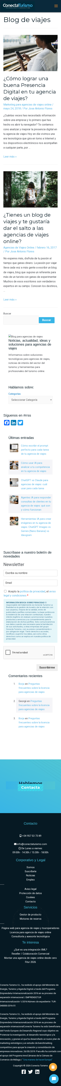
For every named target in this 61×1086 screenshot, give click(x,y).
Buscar (7, 313)
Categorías (14, 393)
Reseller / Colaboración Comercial (30, 953)
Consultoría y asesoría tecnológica (31, 936)
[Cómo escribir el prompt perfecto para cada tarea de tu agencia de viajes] (14, 447)
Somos (31, 867)
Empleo (30, 879)
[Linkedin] (37, 1071)
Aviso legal (30, 889)
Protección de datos (30, 893)
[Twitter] (30, 1071)
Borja (21, 683)
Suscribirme (47, 667)
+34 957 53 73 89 (31, 835)
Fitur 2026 (30, 962)
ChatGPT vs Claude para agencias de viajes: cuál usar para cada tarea (34, 484)
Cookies (30, 897)
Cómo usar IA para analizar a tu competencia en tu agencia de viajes (35, 467)
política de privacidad (32, 591)
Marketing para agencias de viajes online (27, 104)
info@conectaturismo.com (31, 844)
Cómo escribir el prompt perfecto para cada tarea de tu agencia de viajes (35, 449)
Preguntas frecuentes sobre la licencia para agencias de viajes (34, 688)
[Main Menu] (56, 6)
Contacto (30, 901)
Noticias (30, 875)
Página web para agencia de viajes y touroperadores (30, 928)
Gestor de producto (30, 914)
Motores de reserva (30, 918)
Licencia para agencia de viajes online (30, 932)
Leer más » (10, 156)
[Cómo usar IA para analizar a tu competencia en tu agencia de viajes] (14, 464)
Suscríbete (30, 871)
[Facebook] (23, 1071)
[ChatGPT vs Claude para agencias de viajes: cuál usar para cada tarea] (14, 482)
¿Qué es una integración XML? (30, 949)
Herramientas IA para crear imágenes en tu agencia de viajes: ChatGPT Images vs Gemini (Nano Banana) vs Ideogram (36, 527)
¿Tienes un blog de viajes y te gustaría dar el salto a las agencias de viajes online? (27, 228)
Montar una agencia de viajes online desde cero (30, 958)
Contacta (30, 787)
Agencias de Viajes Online (18, 247)
